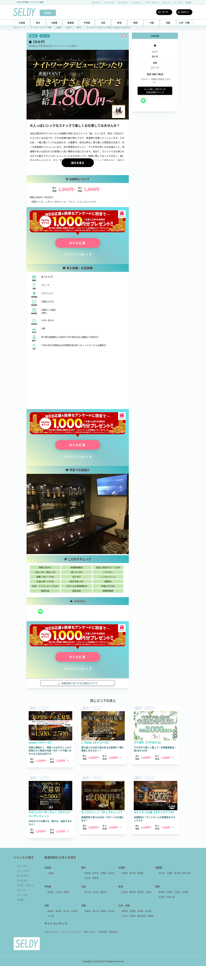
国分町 (78, 27)
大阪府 (177, 891)
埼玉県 (162, 873)
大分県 (125, 915)
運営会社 (113, 931)
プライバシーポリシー (71, 931)
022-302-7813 (155, 74)
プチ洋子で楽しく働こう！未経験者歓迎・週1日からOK (155, 749)
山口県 (50, 915)
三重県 (148, 891)
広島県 (74, 910)
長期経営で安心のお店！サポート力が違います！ (102, 819)
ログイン (185, 12)
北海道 (50, 873)
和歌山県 (170, 896)
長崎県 (140, 910)
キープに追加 (123, 35)
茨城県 (125, 873)
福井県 (103, 891)
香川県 (95, 910)
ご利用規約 (102, 931)
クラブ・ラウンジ (152, 2)
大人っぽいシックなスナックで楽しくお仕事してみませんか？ (108, 27)
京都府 (169, 891)
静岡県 (132, 891)
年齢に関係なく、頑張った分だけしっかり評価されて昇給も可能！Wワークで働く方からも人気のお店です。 (50, 750)
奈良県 (162, 896)
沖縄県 (150, 915)
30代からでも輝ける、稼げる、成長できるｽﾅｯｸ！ (50, 822)
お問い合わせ (89, 931)
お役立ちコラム (51, 931)
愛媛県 (103, 910)
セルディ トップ (19, 27)
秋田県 (111, 873)
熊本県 (148, 910)
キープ (165, 12)
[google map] (78, 379)
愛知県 (140, 891)
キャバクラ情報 (37, 2)
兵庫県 (185, 891)
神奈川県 (186, 873)
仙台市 (68, 27)
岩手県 (95, 873)
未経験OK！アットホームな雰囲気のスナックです (154, 819)
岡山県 (66, 910)
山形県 (87, 877)
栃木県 (132, 873)
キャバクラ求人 (23, 2)
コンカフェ (136, 2)
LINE (40, 611)
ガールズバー (123, 2)
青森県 (87, 873)
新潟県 (50, 891)
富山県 (87, 891)
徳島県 (87, 910)
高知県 (111, 910)
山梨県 (58, 891)
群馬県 (140, 873)
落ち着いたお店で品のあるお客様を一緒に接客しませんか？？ (102, 749)
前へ (35, 514)
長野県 (66, 891)
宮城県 (58, 27)
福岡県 (125, 910)
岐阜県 (125, 891)
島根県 (58, 910)
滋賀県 (162, 891)
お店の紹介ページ (155, 91)
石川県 (95, 891)
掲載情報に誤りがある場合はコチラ (79, 683)
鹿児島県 (141, 915)
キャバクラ (96, 2)
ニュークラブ (109, 2)
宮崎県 (132, 915)
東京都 (177, 873)
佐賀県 (132, 910)
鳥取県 (50, 910)
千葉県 (169, 873)
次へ (119, 514)
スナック (165, 2)
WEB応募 (77, 243)
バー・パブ (177, 2)
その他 (188, 2)
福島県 (95, 877)
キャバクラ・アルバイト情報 (40, 27)
